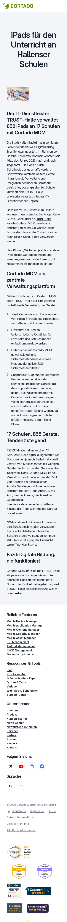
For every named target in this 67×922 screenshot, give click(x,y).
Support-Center (17, 694)
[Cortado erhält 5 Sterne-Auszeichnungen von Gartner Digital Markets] (38, 890)
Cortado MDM (46, 296)
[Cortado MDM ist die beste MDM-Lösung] (19, 871)
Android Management (21, 646)
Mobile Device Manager (22, 621)
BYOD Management (19, 650)
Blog (9, 670)
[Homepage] (18, 6)
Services (12, 731)
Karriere (12, 743)
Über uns (12, 710)
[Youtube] (21, 766)
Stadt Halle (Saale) (24, 142)
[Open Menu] (60, 6)
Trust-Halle (43, 219)
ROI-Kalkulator (16, 674)
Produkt (12, 714)
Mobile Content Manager (23, 629)
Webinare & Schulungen (23, 690)
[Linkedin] (32, 766)
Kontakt (12, 747)
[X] (11, 766)
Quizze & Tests (16, 682)
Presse (11, 739)
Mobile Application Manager (25, 625)
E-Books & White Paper (22, 678)
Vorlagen (12, 686)
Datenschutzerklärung (21, 817)
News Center (15, 722)
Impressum (37, 811)
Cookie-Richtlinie (18, 823)
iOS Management (18, 642)
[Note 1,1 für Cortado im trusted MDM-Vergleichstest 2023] (14, 890)
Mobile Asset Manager (21, 637)
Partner (11, 735)
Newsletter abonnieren (22, 726)
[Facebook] (42, 766)
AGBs (52, 811)
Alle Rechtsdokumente (21, 830)
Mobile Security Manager (23, 633)
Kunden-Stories (17, 718)
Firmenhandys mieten (21, 654)
